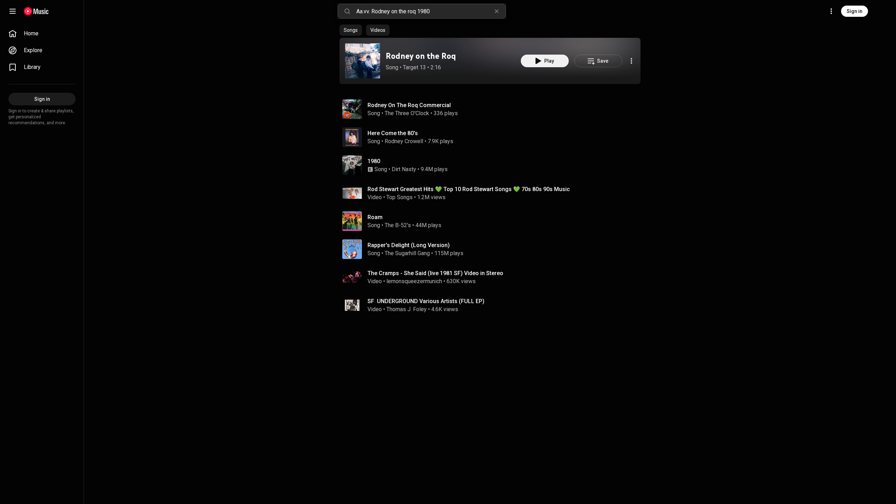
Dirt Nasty (404, 169)
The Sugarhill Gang (407, 253)
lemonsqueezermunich (414, 281)
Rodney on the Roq (421, 56)
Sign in (854, 11)
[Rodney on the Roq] (362, 60)
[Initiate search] (347, 11)
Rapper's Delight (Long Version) (409, 245)
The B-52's (398, 225)
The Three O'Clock (407, 113)
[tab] (351, 30)
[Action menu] (631, 61)
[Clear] (496, 11)
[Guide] (12, 11)
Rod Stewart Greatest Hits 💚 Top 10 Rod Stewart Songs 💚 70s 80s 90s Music (469, 189)
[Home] (36, 11)
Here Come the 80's (393, 133)
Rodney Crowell (404, 141)
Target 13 (414, 67)
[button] (362, 61)
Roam (375, 217)
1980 (374, 161)
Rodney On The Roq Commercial (409, 105)
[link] (42, 33)
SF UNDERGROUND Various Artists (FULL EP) (426, 301)
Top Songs (399, 197)
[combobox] (430, 11)
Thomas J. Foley (406, 309)
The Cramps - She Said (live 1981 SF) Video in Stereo (435, 273)
